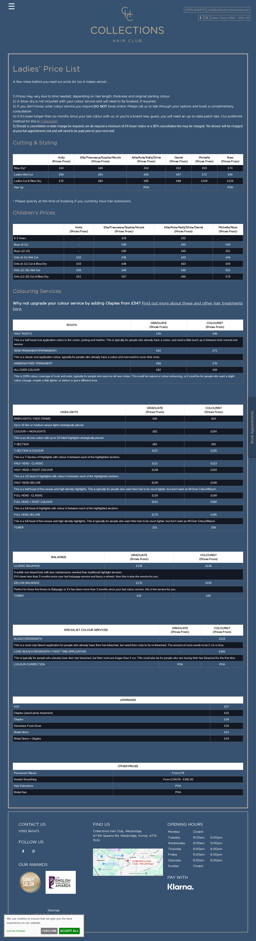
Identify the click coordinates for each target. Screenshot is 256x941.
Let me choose (16, 930)
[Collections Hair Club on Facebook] (200, 18)
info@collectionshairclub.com (228, 9)
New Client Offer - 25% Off (230, 17)
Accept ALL (69, 930)
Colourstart (48, 121)
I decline (49, 930)
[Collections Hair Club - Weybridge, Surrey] (128, 44)
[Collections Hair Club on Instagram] (207, 18)
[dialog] (44, 926)
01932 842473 (194, 9)
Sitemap (54, 910)
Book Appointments (252, 427)
